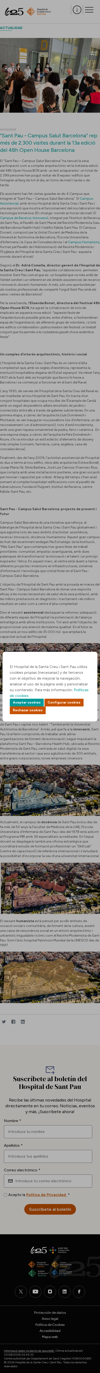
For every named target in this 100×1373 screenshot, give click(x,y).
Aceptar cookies (27, 702)
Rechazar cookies (27, 710)
